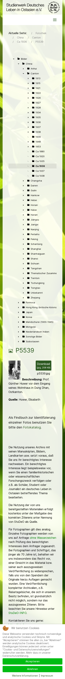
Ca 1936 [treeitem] (40, 166)
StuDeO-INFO (17, 613)
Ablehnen (32, 669)
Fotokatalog (32, 427)
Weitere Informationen (25, 675)
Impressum (47, 675)
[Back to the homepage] (32, 7)
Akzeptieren (32, 661)
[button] (55, 20)
